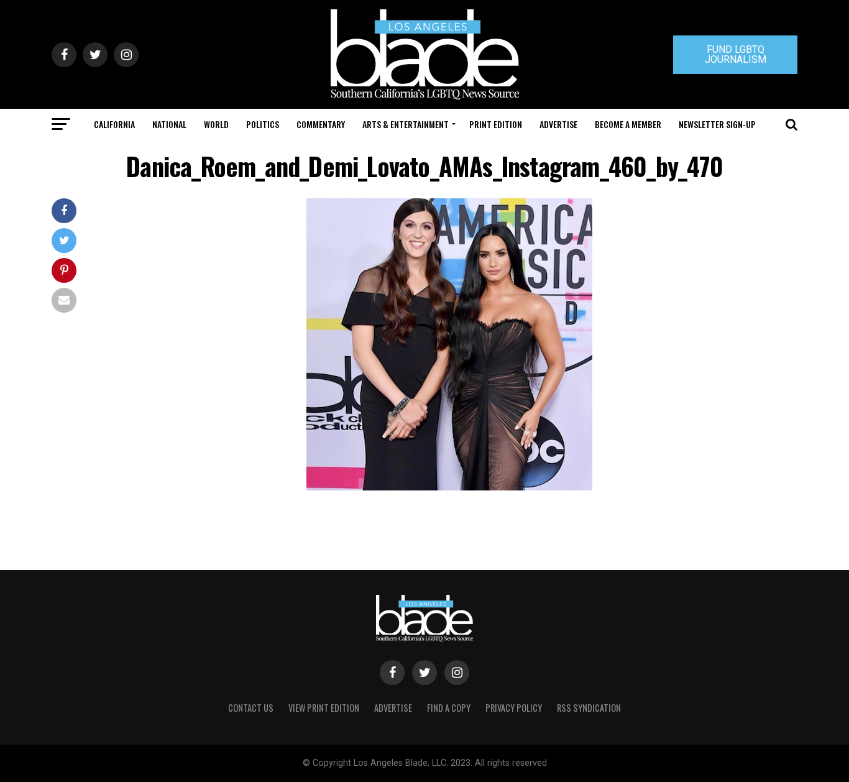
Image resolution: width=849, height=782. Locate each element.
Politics (262, 124)
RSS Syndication (589, 707)
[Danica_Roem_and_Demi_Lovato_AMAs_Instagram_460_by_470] (449, 487)
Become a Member (628, 124)
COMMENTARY (320, 124)
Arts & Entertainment (405, 124)
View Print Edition (323, 707)
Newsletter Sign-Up (717, 124)
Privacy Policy (513, 707)
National (169, 124)
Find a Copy (448, 707)
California (114, 124)
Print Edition (495, 124)
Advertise (558, 124)
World (216, 124)
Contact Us (250, 707)
